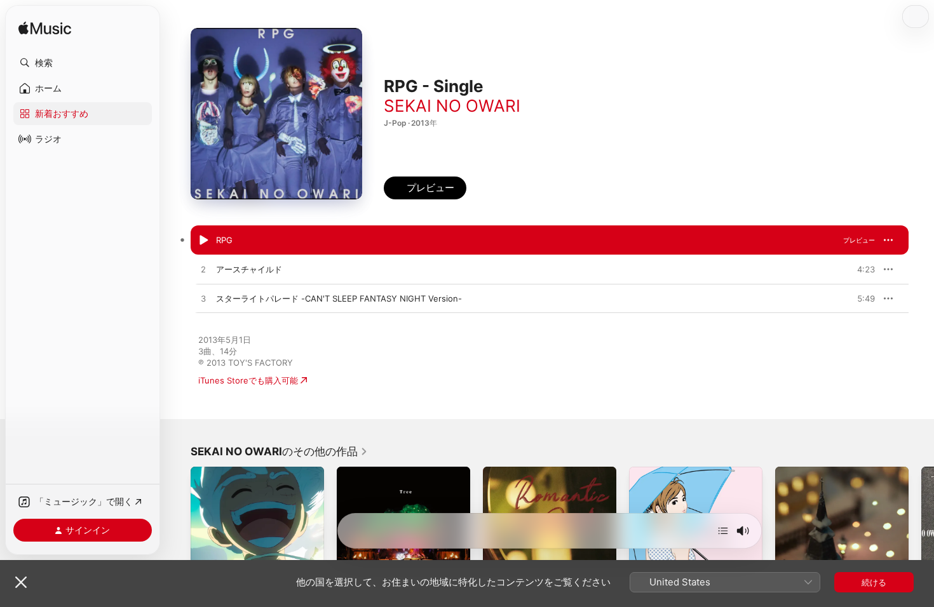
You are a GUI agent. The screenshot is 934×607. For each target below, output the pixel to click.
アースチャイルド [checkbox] (249, 269)
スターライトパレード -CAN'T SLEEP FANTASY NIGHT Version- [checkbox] (339, 298)
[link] (279, 451)
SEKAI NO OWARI (452, 106)
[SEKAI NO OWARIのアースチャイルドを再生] (203, 270)
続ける (874, 582)
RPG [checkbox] (224, 240)
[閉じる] (21, 582)
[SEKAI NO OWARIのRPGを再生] (203, 240)
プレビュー (859, 240)
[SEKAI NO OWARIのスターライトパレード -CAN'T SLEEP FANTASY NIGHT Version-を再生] (203, 299)
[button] (82, 63)
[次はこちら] (723, 531)
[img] (44, 29)
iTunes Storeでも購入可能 (248, 380)
